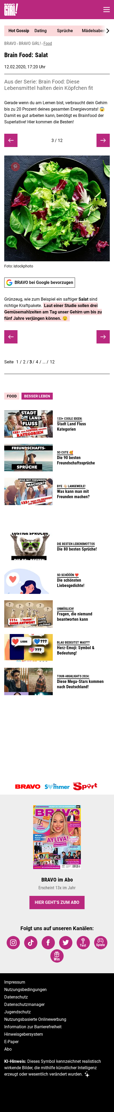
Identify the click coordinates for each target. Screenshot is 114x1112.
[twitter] (65, 942)
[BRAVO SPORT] (86, 786)
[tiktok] (30, 942)
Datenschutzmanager (24, 1004)
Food (47, 43)
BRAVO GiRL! (30, 43)
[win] (57, 956)
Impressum (14, 982)
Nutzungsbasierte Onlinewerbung (35, 1019)
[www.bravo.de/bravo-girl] (11, 9)
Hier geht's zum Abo (57, 902)
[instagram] (13, 942)
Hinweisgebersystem (23, 1034)
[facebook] (48, 942)
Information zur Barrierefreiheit (33, 1026)
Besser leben (37, 396)
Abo (8, 1049)
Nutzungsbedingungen (25, 989)
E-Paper (11, 1041)
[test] (83, 942)
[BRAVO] (28, 786)
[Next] (105, 31)
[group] (55, 31)
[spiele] (100, 942)
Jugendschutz (17, 1011)
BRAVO (10, 43)
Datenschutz (16, 997)
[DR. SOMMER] (57, 786)
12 (52, 361)
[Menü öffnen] (106, 9)
